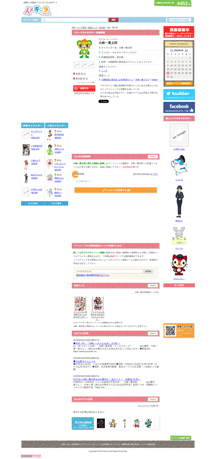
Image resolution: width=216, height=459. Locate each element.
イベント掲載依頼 (147, 444)
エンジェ (179, 248)
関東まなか (59, 178)
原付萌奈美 (59, 134)
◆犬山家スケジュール (84, 361)
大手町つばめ (36, 189)
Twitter (154, 79)
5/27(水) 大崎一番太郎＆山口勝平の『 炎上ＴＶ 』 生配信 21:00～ (107, 379)
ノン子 (104, 71)
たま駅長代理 (36, 146)
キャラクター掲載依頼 (119, 444)
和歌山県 (35, 138)
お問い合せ (66, 444)
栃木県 (58, 170)
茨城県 (58, 181)
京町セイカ (59, 149)
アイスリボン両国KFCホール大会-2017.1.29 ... (80, 314)
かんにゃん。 (179, 279)
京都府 (34, 163)
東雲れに (179, 221)
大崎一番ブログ (142, 79)
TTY (155, 174)
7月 (171, 50)
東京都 (34, 193)
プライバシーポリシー (90, 444)
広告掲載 (105, 444)
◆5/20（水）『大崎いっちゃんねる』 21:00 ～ (96, 343)
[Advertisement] (107, 8)
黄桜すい (58, 193)
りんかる (179, 180)
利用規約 (76, 444)
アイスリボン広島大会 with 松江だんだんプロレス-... (98, 316)
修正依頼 (134, 444)
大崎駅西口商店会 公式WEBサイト (117, 79)
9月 (186, 50)
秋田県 (58, 196)
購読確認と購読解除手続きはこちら (92, 275)
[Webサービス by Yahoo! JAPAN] (31, 456)
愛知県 (58, 138)
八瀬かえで (35, 160)
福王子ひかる (36, 175)
